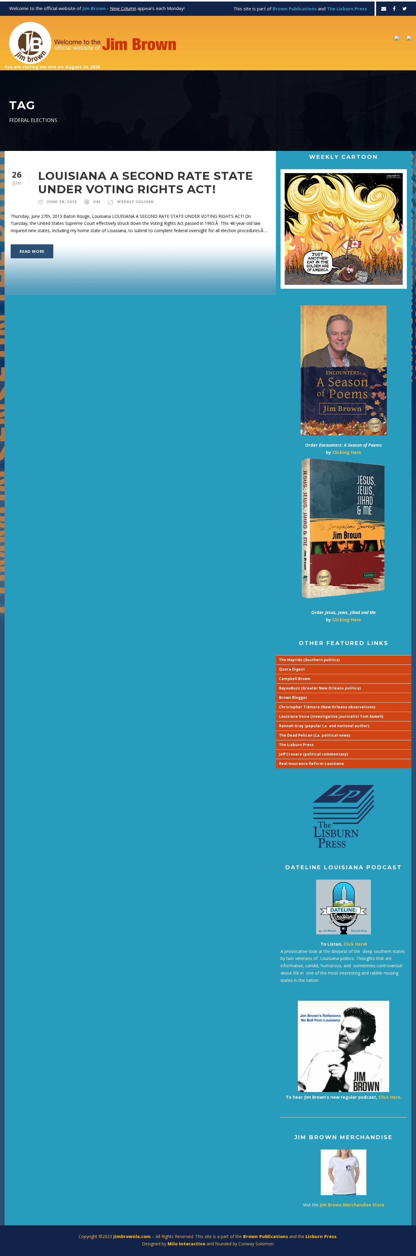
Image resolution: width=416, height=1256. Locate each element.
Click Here (354, 944)
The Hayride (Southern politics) (309, 659)
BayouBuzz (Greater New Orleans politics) (320, 688)
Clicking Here (346, 452)
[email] (383, 8)
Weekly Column (135, 202)
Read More (31, 251)
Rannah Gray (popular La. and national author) (324, 725)
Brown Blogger (293, 697)
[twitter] (404, 8)
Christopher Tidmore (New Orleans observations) (327, 707)
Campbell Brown (294, 678)
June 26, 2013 (62, 202)
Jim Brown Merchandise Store (352, 1205)
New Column (123, 8)
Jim (96, 202)
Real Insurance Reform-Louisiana (311, 763)
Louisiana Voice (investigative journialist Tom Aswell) (331, 716)
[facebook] (394, 8)
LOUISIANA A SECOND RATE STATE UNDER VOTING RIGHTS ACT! (145, 182)
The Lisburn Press (296, 744)
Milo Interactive (186, 1244)
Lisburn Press (321, 1236)
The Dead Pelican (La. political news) (314, 735)
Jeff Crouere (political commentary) (313, 754)
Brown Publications (265, 1236)
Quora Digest (292, 669)
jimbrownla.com (132, 1236)
